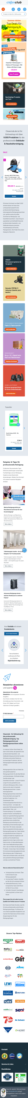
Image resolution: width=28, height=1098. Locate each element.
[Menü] (3, 9)
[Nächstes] (25, 177)
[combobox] (12, 14)
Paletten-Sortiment (11, 361)
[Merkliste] (20, 170)
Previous (2, 650)
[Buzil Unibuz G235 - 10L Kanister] (14, 420)
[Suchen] (24, 14)
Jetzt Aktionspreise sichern (14, 36)
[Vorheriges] (2, 177)
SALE (5, 152)
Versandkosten (13, 1091)
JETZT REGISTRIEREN (11, 633)
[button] (24, 550)
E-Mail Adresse (8, 713)
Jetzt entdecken (11, 104)
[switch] (3, 1096)
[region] (14, 177)
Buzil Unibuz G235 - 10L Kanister (12, 434)
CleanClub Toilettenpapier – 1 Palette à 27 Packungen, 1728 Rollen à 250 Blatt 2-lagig (14, 65)
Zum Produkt (14, 74)
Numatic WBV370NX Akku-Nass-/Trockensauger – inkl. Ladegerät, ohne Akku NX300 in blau (13, 178)
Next (25, 650)
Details (14, 196)
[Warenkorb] (24, 9)
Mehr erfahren (8, 524)
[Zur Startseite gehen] (14, 3)
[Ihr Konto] (19, 9)
